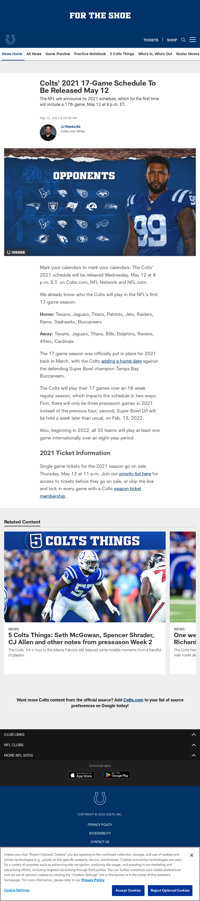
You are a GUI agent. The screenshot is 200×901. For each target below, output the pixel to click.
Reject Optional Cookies (170, 890)
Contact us (100, 842)
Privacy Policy (100, 824)
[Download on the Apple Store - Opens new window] (81, 775)
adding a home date (121, 361)
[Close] (191, 855)
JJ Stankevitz (70, 126)
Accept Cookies (128, 890)
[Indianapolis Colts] (100, 799)
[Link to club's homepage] (10, 37)
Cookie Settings (17, 890)
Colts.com (133, 699)
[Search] (183, 39)
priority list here (135, 473)
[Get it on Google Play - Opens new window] (117, 777)
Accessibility (100, 833)
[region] (100, 874)
